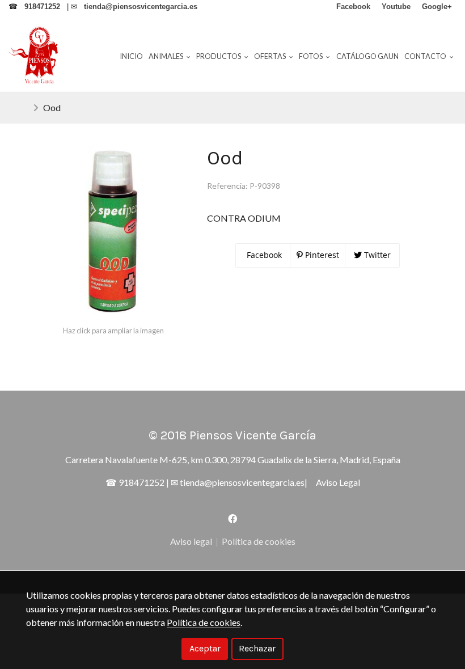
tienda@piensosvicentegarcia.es (242, 482)
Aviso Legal (338, 482)
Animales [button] (166, 56)
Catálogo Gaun (367, 56)
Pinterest (321, 254)
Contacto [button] (425, 56)
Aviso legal (191, 541)
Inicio (131, 56)
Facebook (263, 254)
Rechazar (257, 648)
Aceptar (205, 648)
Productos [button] (219, 56)
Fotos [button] (311, 56)
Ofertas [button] (270, 56)
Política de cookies (258, 541)
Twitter (376, 254)
